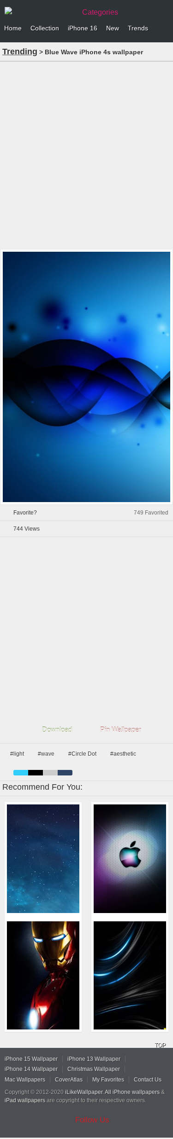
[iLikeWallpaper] (39, 11)
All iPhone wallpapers (132, 1092)
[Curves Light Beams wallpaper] (130, 975)
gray (50, 772)
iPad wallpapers (25, 1100)
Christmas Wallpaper (93, 1069)
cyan (65, 772)
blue (20, 772)
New (112, 28)
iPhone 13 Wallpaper (93, 1059)
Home (13, 28)
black (35, 772)
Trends (138, 28)
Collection (44, 28)
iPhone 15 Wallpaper (31, 1059)
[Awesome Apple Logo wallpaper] (130, 858)
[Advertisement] (86, 154)
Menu (163, 28)
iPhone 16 (82, 28)
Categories (100, 12)
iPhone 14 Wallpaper (31, 1069)
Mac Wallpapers (25, 1079)
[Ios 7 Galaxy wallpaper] (43, 858)
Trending (19, 51)
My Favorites (108, 1079)
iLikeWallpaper (83, 1092)
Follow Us (92, 1120)
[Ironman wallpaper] (43, 975)
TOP (160, 1045)
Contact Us (147, 1079)
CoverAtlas (69, 1079)
